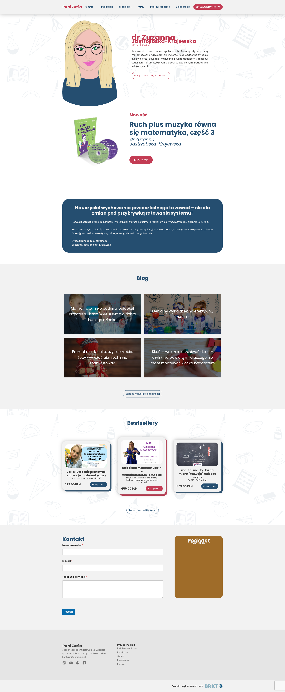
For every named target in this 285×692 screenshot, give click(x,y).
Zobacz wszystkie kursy (142, 510)
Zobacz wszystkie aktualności (142, 394)
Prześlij (69, 612)
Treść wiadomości (74, 576)
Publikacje (107, 6)
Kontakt (121, 664)
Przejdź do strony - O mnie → (151, 75)
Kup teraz (141, 160)
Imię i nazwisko (72, 545)
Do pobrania (183, 6)
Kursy (141, 6)
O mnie (89, 6)
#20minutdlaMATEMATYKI (208, 7)
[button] (154, 488)
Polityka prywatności (127, 648)
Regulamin (122, 652)
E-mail (67, 561)
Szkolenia (124, 6)
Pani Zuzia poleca (160, 6)
